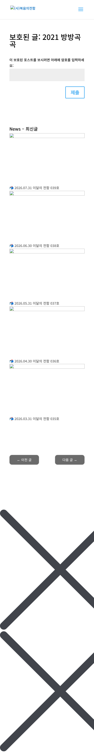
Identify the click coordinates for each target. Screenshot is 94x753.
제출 (75, 92)
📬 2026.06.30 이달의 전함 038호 (34, 245)
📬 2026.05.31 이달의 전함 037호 (34, 303)
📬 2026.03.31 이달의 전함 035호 (34, 418)
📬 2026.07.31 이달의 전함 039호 (34, 187)
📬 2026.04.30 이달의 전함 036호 (34, 361)
